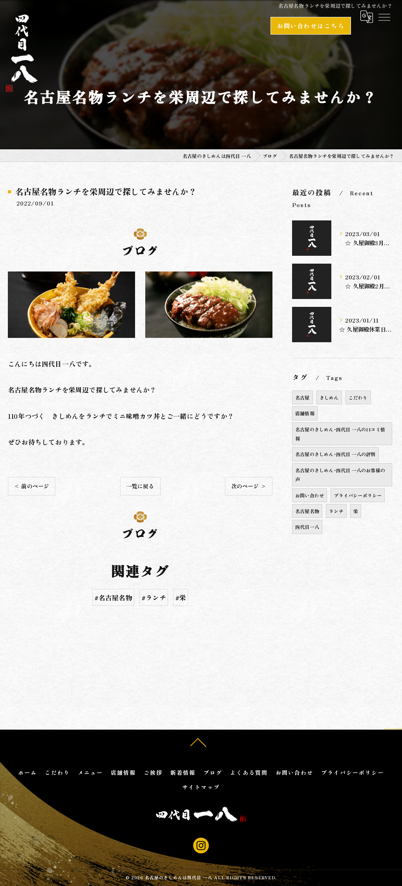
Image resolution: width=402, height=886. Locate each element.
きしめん (329, 397)
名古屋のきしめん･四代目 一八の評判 (335, 454)
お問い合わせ (309, 495)
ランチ (336, 511)
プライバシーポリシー (358, 495)
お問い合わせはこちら (311, 25)
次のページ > (248, 486)
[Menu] (384, 17)
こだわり (358, 397)
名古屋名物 (307, 511)
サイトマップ (201, 787)
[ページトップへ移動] (198, 742)
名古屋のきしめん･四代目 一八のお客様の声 (340, 474)
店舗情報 (304, 413)
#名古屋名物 (113, 597)
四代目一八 (307, 526)
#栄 (180, 597)
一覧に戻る (140, 486)
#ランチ (153, 597)
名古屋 (302, 397)
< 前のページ (31, 486)
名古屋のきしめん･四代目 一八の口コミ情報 (340, 434)
